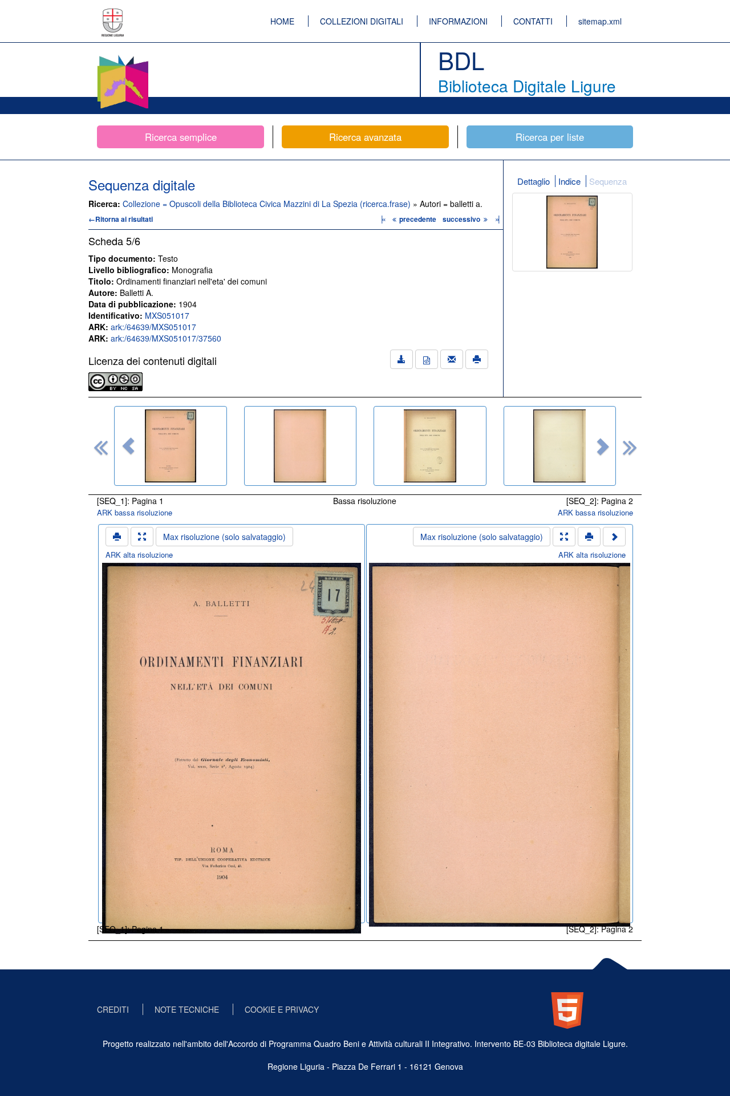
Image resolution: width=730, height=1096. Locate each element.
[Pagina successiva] (614, 536)
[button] (128, 446)
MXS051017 (167, 315)
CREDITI (113, 1009)
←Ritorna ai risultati (120, 219)
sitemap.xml (600, 21)
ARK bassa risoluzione (134, 512)
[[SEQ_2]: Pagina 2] (300, 446)
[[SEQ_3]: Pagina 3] (430, 446)
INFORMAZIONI (458, 21)
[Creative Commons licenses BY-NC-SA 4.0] (115, 380)
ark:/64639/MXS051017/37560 (166, 338)
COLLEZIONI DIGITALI (361, 21)
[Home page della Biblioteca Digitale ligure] (122, 57)
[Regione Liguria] (112, 14)
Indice (569, 181)
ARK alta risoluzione (139, 554)
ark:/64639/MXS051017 (153, 326)
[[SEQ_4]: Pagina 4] (560, 446)
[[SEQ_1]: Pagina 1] (170, 446)
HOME (282, 21)
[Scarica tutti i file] (401, 359)
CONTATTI (533, 21)
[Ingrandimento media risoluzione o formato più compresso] (142, 536)
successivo (462, 219)
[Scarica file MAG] (426, 359)
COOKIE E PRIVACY (282, 1009)
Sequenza (608, 181)
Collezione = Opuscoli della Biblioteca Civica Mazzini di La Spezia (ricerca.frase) (268, 203)
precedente (418, 219)
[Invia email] (451, 359)
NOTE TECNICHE (187, 1009)
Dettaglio (533, 181)
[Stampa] (476, 359)
